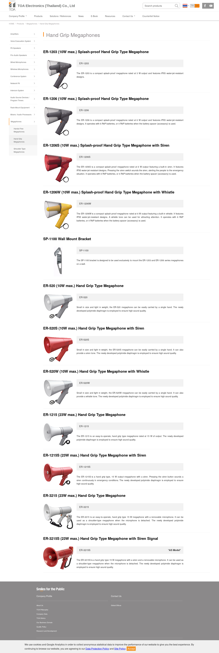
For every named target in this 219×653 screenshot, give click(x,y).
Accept (131, 648)
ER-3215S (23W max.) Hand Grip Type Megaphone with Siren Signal (100, 538)
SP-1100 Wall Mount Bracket (67, 238)
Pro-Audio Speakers (18, 55)
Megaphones (16, 121)
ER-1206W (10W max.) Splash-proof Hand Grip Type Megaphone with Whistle (108, 192)
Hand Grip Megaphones (19, 140)
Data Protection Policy (97, 648)
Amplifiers (14, 34)
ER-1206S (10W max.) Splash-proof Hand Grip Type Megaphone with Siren (106, 145)
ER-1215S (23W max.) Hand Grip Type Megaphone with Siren (94, 455)
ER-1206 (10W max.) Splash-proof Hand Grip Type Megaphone (96, 98)
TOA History (41, 618)
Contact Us (116, 596)
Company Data (41, 614)
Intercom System (17, 90)
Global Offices (116, 605)
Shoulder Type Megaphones (19, 150)
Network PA (15, 83)
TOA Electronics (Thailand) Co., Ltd (46, 6)
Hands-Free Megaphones (19, 130)
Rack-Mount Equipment (19, 107)
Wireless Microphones (19, 69)
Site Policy (119, 648)
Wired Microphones (18, 62)
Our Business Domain (44, 622)
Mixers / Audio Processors (20, 114)
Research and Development (46, 631)
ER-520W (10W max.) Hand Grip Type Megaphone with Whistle (96, 371)
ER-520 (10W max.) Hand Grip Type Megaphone (83, 285)
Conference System (18, 76)
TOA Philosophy (42, 609)
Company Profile (44, 596)
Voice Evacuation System (20, 41)
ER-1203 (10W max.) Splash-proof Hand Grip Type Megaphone (96, 51)
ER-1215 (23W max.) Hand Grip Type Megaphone (84, 414)
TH (192, 6)
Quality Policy (41, 626)
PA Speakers (15, 48)
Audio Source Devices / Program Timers (19, 99)
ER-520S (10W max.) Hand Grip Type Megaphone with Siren (93, 328)
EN (197, 6)
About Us (39, 605)
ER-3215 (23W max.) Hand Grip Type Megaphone (84, 495)
